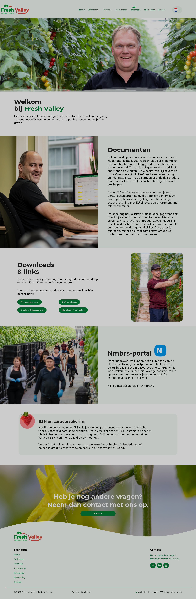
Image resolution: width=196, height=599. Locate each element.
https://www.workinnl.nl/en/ (126, 174)
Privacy (75, 592)
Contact (161, 9)
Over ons (107, 9)
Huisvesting (149, 9)
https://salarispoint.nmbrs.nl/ (135, 385)
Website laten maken (148, 592)
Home (82, 9)
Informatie (135, 9)
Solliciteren (93, 9)
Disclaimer (86, 592)
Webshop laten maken (171, 592)
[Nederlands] (175, 10)
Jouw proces (121, 9)
